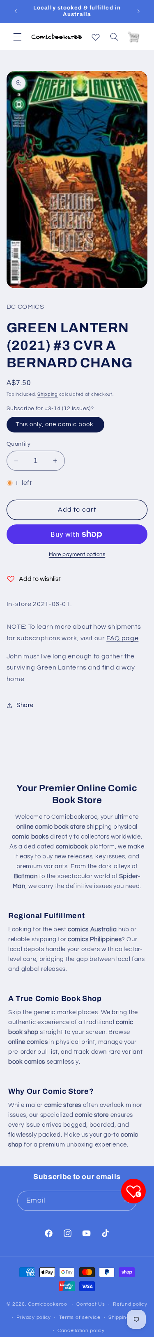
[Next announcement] (138, 11)
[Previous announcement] (16, 11)
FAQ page (122, 638)
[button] (17, 36)
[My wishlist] (96, 35)
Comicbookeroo (47, 1304)
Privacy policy (33, 1317)
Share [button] (25, 705)
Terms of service (80, 1317)
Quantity (18, 444)
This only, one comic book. (55, 424)
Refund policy (130, 1304)
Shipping (47, 394)
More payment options (77, 554)
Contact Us (90, 1304)
